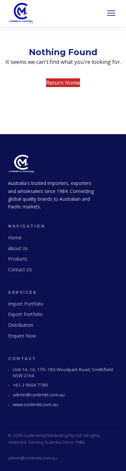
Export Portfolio (25, 314)
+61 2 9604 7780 (30, 385)
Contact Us (20, 269)
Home (15, 237)
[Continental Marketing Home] (21, 13)
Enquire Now (22, 335)
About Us (18, 248)
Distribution (20, 325)
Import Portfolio (25, 304)
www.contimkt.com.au (35, 404)
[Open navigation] (111, 13)
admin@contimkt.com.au (39, 395)
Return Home (63, 82)
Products (18, 259)
